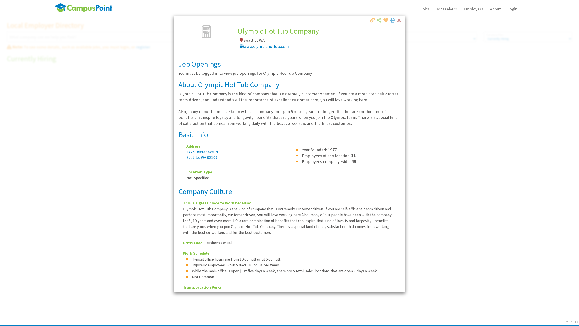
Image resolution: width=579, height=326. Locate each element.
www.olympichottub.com (266, 46)
